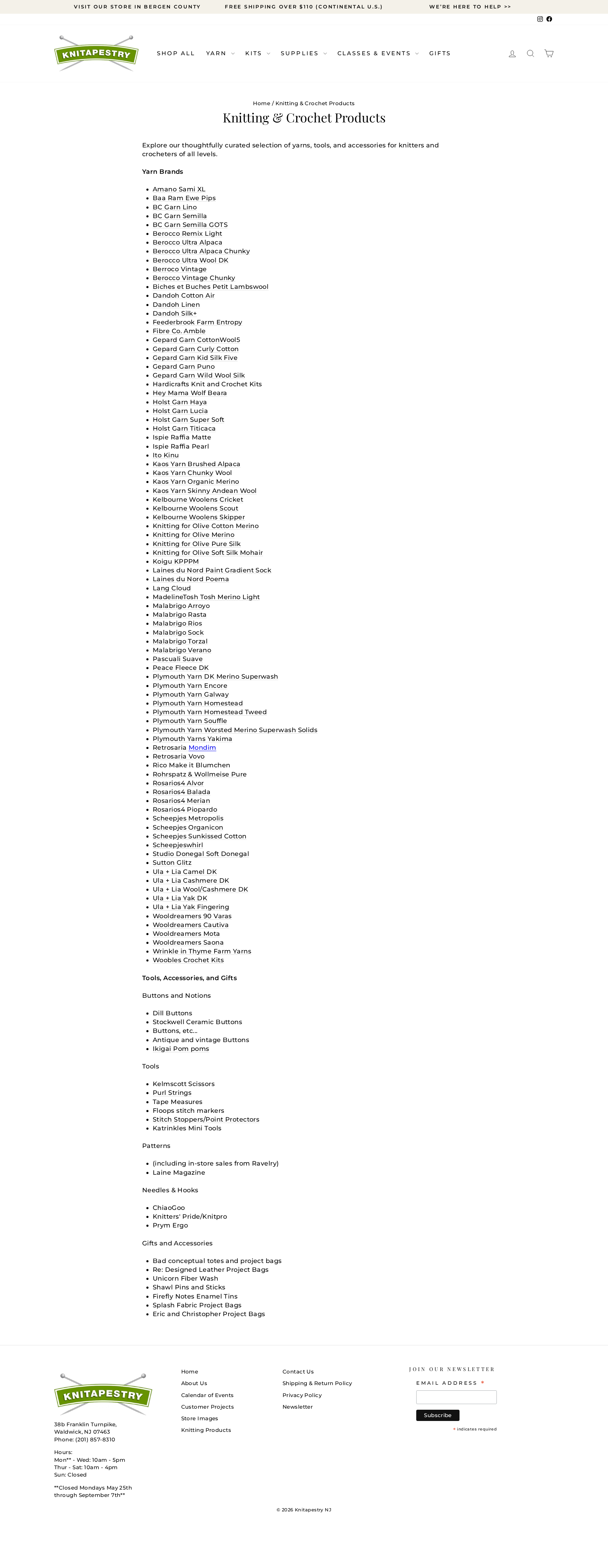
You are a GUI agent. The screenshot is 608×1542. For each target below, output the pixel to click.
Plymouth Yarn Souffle (190, 721)
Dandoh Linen (176, 305)
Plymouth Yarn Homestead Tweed (210, 712)
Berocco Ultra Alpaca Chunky (201, 251)
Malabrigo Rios (177, 623)
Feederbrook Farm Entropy (197, 322)
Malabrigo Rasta (180, 614)
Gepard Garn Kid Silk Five (195, 358)
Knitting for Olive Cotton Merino (206, 526)
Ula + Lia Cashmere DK (191, 880)
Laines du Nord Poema (191, 579)
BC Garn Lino (175, 207)
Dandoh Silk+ (175, 313)
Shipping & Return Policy (317, 1383)
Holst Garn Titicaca (184, 428)
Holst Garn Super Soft (188, 420)
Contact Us (298, 1371)
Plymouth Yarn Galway (191, 694)
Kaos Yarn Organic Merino (196, 482)
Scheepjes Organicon (188, 827)
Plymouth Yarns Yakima (192, 739)
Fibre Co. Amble (179, 331)
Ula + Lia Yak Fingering (191, 907)
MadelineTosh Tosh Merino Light (206, 597)
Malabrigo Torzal (180, 641)
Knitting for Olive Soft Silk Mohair (208, 553)
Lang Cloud (172, 588)
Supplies (301, 53)
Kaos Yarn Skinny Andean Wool (205, 491)
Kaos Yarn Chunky (183, 473)
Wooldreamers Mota (186, 934)
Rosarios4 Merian (181, 801)
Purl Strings (172, 1093)
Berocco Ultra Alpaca (187, 242)
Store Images (199, 1418)
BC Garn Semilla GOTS (190, 225)
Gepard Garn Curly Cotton (196, 349)
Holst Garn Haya (180, 402)
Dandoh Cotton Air (184, 295)
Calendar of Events (207, 1395)
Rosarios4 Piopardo (185, 809)
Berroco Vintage (180, 269)
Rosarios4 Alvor (178, 783)
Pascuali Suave (178, 659)
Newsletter (298, 1406)
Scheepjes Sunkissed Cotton (200, 836)
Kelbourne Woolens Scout (195, 508)
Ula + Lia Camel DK (185, 872)
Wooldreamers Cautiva (191, 925)
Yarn (217, 53)
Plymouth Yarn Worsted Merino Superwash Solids (235, 730)
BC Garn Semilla (180, 216)
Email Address (451, 1382)
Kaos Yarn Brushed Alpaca (197, 464)
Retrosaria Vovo (179, 756)
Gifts (440, 53)
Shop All (176, 53)
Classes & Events (375, 53)
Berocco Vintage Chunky (194, 278)
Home (261, 103)
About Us (194, 1383)
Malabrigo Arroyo (181, 606)
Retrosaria (184, 747)
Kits (255, 53)
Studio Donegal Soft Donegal (201, 854)
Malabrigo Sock (178, 632)
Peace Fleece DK (181, 668)
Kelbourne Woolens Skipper (199, 517)
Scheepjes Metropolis (188, 818)
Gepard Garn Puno (184, 366)
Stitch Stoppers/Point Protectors (206, 1119)
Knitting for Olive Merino (193, 535)
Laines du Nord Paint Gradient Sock (212, 570)
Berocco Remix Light (187, 233)
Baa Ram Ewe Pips (184, 198)
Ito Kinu (166, 455)
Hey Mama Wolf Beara (190, 393)
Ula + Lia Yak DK (180, 898)
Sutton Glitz (172, 863)
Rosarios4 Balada (181, 792)
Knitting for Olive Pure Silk (197, 544)
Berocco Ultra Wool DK (190, 260)
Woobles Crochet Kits (188, 960)
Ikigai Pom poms (181, 1049)
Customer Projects (207, 1406)
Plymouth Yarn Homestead (198, 703)
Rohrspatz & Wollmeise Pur (198, 774)
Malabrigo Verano (182, 650)
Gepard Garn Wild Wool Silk (199, 375)
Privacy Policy (302, 1395)
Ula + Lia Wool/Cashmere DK (200, 889)
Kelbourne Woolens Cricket (198, 499)
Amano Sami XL (179, 189)
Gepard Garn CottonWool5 (196, 340)
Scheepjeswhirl (178, 845)
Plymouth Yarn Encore (190, 686)
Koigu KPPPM (176, 561)
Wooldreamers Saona (188, 942)
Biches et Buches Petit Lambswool (210, 287)
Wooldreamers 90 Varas (192, 916)
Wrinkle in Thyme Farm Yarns (202, 951)
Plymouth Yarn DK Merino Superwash (215, 676)
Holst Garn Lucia (180, 411)
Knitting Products (206, 1430)
